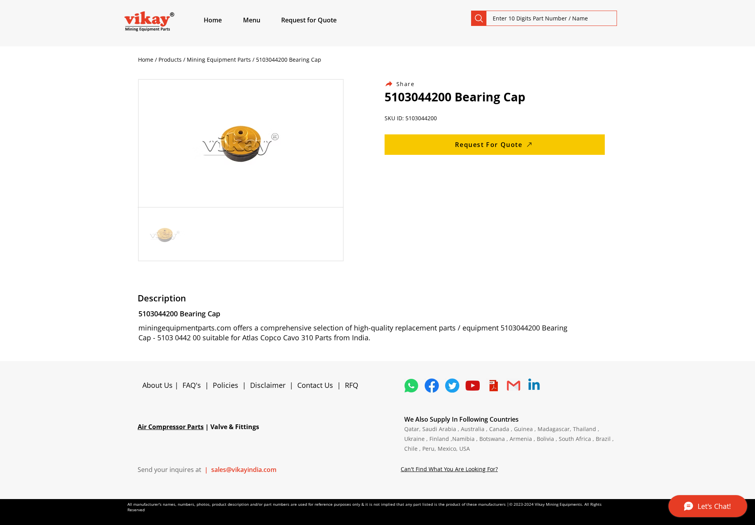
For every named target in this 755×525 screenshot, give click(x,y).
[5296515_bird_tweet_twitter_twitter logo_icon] (452, 385)
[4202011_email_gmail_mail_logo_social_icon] (513, 385)
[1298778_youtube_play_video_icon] (473, 385)
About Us (158, 385)
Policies (225, 385)
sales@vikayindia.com (243, 469)
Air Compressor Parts (171, 426)
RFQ (351, 385)
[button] (260, 20)
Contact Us (315, 385)
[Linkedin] (534, 385)
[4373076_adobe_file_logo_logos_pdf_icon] (493, 385)
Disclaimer (269, 385)
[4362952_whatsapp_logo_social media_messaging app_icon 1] (411, 385)
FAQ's (191, 385)
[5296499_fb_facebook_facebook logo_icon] (432, 385)
